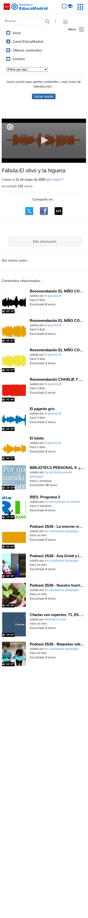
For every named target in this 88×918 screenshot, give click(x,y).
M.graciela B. (53, 295)
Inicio (17, 33)
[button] (44, 140)
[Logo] (10, 127)
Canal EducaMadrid (28, 41)
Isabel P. (58, 179)
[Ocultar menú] (76, 29)
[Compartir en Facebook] (44, 211)
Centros (19, 59)
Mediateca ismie (55, 619)
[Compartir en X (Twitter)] (29, 211)
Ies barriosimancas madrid (62, 501)
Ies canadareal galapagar (62, 531)
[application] (44, 141)
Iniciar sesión (43, 96)
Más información (44, 241)
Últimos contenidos (27, 50)
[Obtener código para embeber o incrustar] (58, 211)
